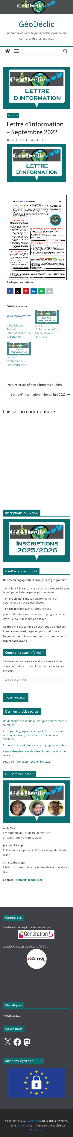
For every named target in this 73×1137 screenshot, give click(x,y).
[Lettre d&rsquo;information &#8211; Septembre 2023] (19, 349)
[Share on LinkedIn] (34, 291)
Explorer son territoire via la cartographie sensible (34, 745)
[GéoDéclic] (36, 3)
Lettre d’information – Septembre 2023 (17, 361)
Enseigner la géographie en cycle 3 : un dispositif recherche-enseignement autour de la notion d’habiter (34, 735)
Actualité (13, 115)
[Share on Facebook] (10, 291)
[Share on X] (18, 291)
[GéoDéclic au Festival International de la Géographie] (19, 317)
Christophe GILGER (38, 140)
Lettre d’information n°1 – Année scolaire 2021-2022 (47, 331)
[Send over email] (41, 291)
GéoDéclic (36, 24)
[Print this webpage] (49, 291)
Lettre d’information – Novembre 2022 (38, 394)
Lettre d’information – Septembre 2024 (27, 761)
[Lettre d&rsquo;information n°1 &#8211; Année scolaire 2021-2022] (47, 317)
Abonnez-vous (16, 697)
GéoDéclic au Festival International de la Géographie (18, 331)
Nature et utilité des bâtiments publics (34, 385)
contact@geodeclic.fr (28, 880)
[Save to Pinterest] (26, 291)
